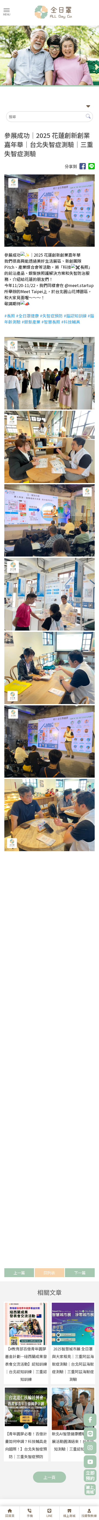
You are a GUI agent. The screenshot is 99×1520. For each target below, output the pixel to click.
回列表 (49, 1272)
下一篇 (80, 1272)
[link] (9, 316)
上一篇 (19, 1272)
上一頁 (49, 1477)
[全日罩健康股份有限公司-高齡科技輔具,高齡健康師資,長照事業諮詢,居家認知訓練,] (49, 13)
